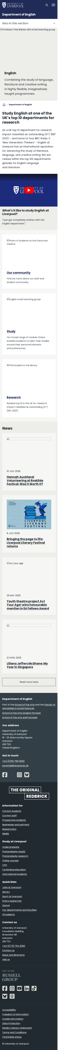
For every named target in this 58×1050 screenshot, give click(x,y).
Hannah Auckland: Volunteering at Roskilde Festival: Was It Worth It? (25, 480)
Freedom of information (15, 1014)
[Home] (22, 5)
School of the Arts (25, 704)
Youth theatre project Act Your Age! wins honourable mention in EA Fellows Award (28, 605)
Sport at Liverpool (12, 896)
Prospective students (14, 820)
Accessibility (9, 1009)
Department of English (19, 15)
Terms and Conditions (14, 1032)
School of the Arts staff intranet (19, 717)
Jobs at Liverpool (11, 887)
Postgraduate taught (13, 851)
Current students (11, 811)
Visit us (6, 959)
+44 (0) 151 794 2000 (13, 946)
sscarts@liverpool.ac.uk (15, 765)
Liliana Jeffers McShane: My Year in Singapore (27, 665)
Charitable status (12, 1037)
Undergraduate (10, 847)
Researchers (9, 829)
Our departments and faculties (19, 910)
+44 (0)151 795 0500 (13, 761)
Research (14, 397)
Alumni (6, 905)
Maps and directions (13, 955)
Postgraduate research (15, 856)
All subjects (8, 914)
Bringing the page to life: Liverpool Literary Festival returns (26, 542)
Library (6, 892)
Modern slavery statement (17, 1028)
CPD (4, 865)
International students (14, 874)
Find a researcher (12, 901)
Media (5, 833)
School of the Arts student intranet (21, 713)
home (4, 104)
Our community (19, 273)
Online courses (10, 860)
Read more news (29, 682)
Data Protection (11, 1023)
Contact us (8, 950)
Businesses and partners (15, 824)
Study (11, 331)
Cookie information (12, 1019)
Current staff (9, 815)
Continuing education (14, 869)
